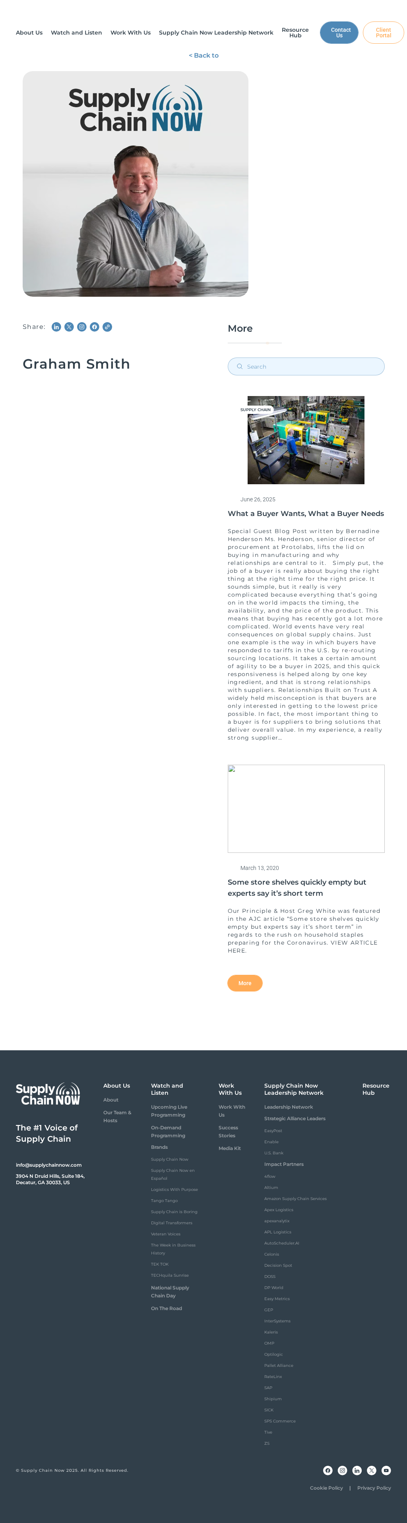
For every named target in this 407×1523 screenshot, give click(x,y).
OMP (269, 1343)
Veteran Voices (165, 1234)
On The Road (166, 1308)
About (110, 1100)
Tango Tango (164, 1200)
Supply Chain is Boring (174, 1211)
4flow (269, 1176)
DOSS (269, 1276)
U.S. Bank (273, 1153)
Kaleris (271, 1332)
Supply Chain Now (169, 1159)
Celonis (271, 1254)
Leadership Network (288, 1107)
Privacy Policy (374, 1488)
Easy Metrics (277, 1298)
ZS (266, 1443)
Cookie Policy (326, 1488)
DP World (273, 1287)
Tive (268, 1432)
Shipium (273, 1398)
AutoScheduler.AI (281, 1243)
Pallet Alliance (278, 1365)
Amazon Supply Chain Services (295, 1198)
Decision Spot (278, 1265)
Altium (271, 1187)
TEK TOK (160, 1264)
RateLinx (273, 1376)
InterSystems (277, 1321)
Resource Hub (376, 1089)
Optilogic (273, 1354)
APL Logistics (277, 1232)
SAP (268, 1387)
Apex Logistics (278, 1209)
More (245, 983)
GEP (268, 1309)
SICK (268, 1410)
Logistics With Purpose (174, 1189)
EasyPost (273, 1130)
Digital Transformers (171, 1222)
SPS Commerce (280, 1421)
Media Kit (230, 1148)
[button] (29, 32)
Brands (159, 1147)
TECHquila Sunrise (170, 1275)
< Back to (204, 55)
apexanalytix (276, 1220)
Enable (271, 1141)
